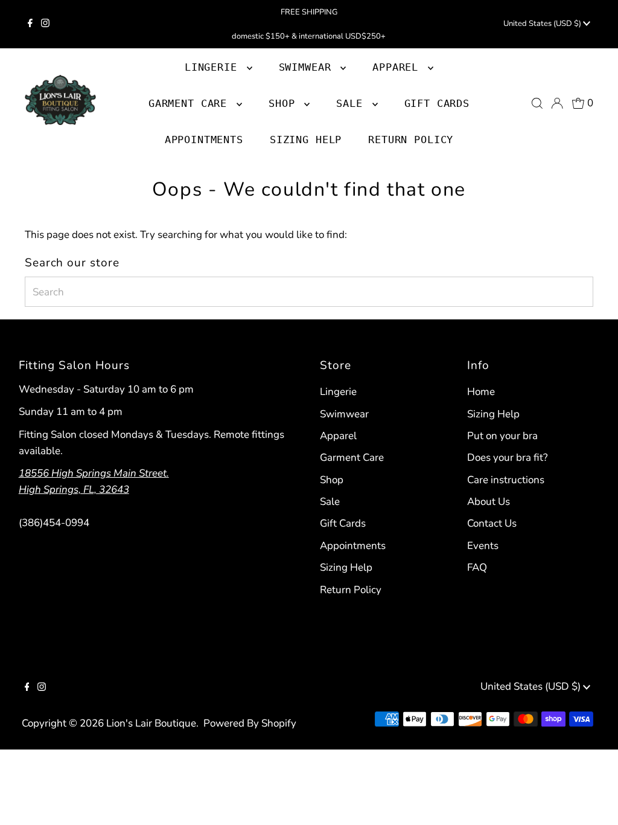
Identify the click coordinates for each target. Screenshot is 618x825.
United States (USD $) (543, 23)
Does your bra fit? (507, 457)
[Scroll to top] (594, 801)
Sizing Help (346, 567)
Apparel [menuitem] (398, 67)
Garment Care (352, 457)
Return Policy (350, 590)
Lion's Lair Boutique (151, 723)
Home (481, 392)
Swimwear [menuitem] (308, 67)
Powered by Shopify (249, 723)
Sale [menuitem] (352, 103)
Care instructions (505, 480)
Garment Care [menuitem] (191, 103)
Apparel (338, 436)
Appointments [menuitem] (204, 139)
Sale (330, 502)
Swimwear (344, 414)
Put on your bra (502, 436)
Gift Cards (343, 523)
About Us (488, 502)
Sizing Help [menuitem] (306, 139)
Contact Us (492, 523)
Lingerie (338, 392)
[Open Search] (537, 103)
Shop (285, 103)
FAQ (477, 567)
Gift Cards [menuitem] (437, 103)
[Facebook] (30, 24)
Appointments (353, 546)
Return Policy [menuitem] (410, 139)
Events (483, 546)
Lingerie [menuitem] (214, 67)
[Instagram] (45, 24)
